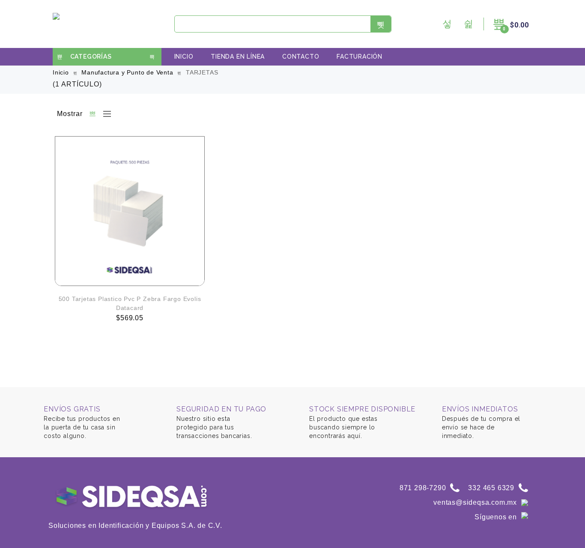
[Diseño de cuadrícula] (93, 114)
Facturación (359, 56)
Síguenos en (496, 517)
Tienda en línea (238, 56)
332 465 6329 (491, 487)
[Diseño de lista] (105, 114)
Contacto (300, 56)
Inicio (184, 56)
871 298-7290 (423, 487)
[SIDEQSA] (57, 24)
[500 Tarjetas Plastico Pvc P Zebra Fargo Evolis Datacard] (129, 211)
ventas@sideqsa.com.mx (475, 502)
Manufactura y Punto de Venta (127, 72)
